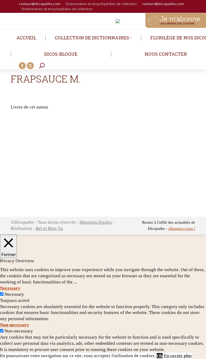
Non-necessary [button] (14, 324)
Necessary (14, 294)
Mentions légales (95, 222)
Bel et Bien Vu (49, 228)
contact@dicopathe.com (39, 3)
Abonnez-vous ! (181, 228)
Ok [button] (160, 355)
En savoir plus (178, 355)
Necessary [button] (10, 288)
